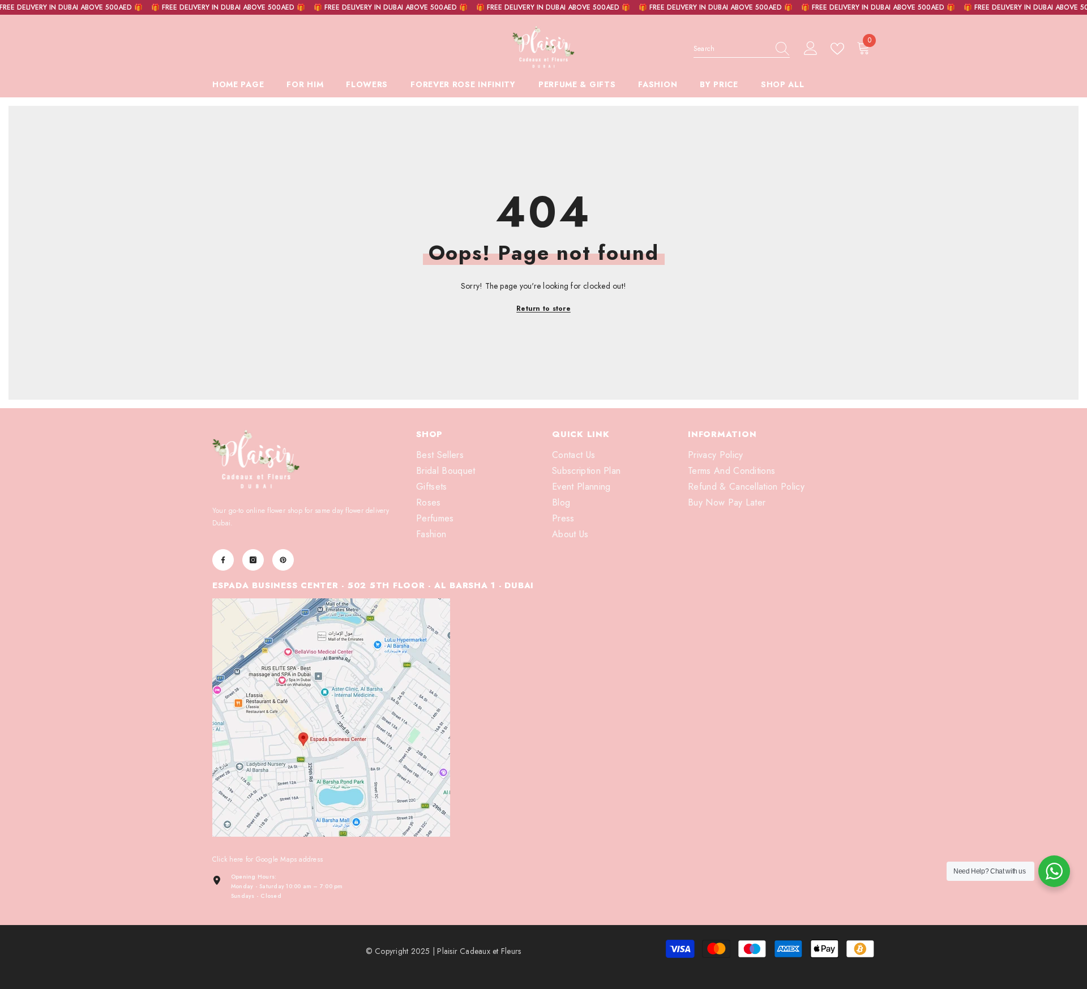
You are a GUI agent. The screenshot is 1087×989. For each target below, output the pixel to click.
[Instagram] (253, 560)
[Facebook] (223, 560)
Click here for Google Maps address (267, 859)
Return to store (543, 308)
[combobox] (731, 48)
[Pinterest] (283, 560)
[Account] (811, 48)
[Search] (742, 49)
